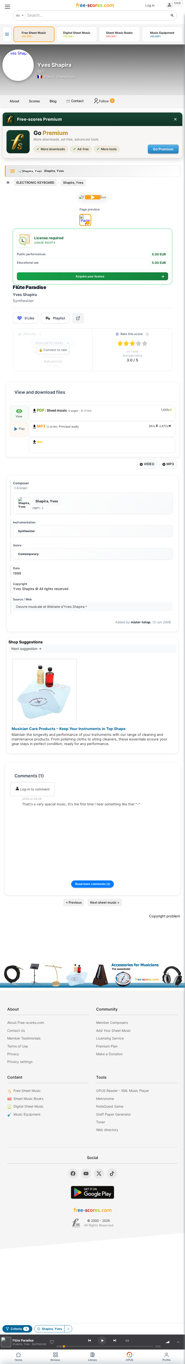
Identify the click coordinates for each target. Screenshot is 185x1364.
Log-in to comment (34, 789)
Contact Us (16, 1030)
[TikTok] (112, 1173)
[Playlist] (178, 1342)
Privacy (13, 1054)
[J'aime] (52, 1342)
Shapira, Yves (73, 182)
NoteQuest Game (109, 1106)
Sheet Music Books (28, 1099)
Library (92, 1360)
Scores (34, 101)
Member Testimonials (23, 1038)
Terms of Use (17, 1046)
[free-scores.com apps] (7, 34)
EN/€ (177, 3)
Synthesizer (26, 531)
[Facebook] (73, 1173)
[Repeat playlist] (127, 1340)
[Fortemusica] (76, 1223)
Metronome (105, 1099)
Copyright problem (164, 916)
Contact (77, 101)
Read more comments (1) (92, 884)
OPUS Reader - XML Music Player (122, 1091)
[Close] (175, 119)
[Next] (114, 1340)
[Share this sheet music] (78, 318)
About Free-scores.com (25, 1022)
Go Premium (163, 149)
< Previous (74, 902)
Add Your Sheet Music (113, 1030)
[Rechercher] (172, 15)
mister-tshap (140, 622)
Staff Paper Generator (113, 1114)
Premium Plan (107, 1046)
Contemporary (28, 554)
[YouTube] (86, 1173)
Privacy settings (20, 1062)
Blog (53, 101)
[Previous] (89, 1340)
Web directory (107, 1130)
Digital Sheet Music (28, 1106)
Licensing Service (110, 1038)
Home (18, 1360)
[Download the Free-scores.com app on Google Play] (92, 1192)
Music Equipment (26, 1114)
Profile (166, 1360)
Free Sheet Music (27, 1091)
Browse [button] (55, 1360)
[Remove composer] (68, 1328)
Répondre (32, 811)
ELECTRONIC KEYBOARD (35, 182)
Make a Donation (109, 1054)
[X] (99, 1173)
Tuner (100, 1122)
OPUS (129, 1360)
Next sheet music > (104, 902)
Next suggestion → (26, 649)
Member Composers (112, 1022)
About (14, 101)
